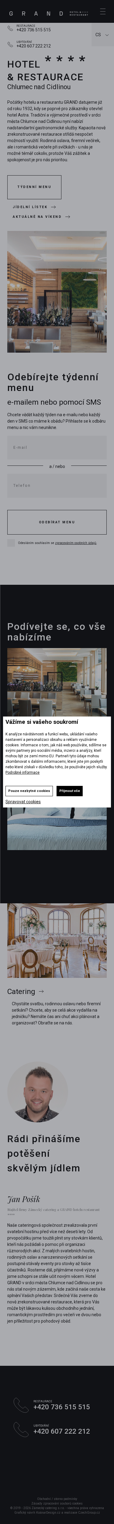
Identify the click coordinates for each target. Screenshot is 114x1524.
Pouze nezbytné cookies (29, 791)
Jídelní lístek (30, 207)
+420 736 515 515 (33, 29)
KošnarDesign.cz (48, 1512)
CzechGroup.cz (89, 1512)
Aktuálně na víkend (37, 217)
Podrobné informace (22, 772)
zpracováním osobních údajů (75, 543)
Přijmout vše (69, 791)
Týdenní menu (34, 187)
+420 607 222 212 (33, 46)
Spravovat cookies (23, 801)
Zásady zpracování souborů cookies (57, 1503)
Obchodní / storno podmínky (57, 1499)
